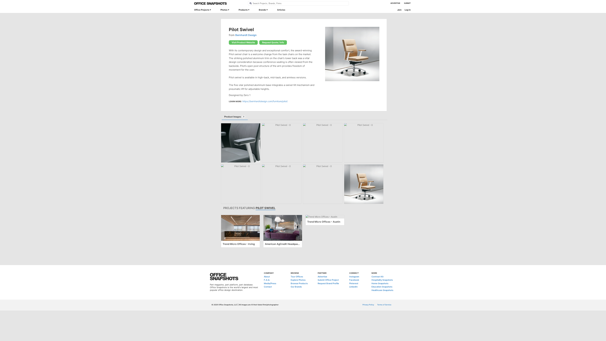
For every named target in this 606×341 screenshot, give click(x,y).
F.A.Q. (267, 280)
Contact (268, 286)
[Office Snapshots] (219, 3)
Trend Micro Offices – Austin (323, 221)
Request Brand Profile (328, 283)
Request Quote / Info (273, 42)
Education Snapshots (381, 286)
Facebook (354, 280)
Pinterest (353, 283)
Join (399, 10)
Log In (408, 10)
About (267, 276)
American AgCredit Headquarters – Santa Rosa (282, 243)
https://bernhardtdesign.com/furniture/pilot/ (265, 101)
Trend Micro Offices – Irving (239, 243)
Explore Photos (298, 280)
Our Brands (296, 286)
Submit (407, 3)
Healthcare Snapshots (382, 290)
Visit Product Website (243, 42)
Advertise (395, 3)
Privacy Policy (368, 305)
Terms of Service (384, 305)
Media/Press (270, 283)
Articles (281, 10)
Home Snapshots (379, 283)
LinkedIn (353, 286)
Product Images (234, 116)
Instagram (354, 276)
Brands (262, 10)
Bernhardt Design (246, 35)
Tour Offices (297, 276)
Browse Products (299, 283)
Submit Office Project (328, 280)
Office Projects (201, 10)
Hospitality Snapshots (382, 280)
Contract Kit (377, 276)
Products (243, 10)
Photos (223, 10)
